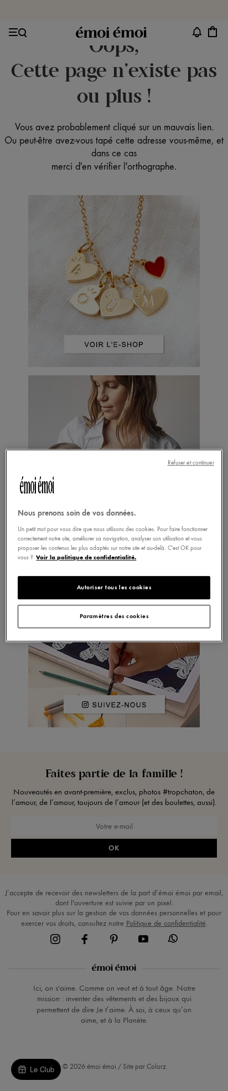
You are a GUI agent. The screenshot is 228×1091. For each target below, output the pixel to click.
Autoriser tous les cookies (114, 587)
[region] (114, 545)
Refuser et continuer (191, 462)
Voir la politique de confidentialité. (86, 557)
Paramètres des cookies (114, 616)
